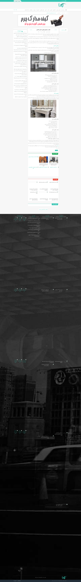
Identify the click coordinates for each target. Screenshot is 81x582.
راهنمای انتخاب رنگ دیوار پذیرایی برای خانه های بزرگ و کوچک (53, 164)
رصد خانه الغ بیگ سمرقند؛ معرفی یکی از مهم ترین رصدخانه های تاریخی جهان (21, 64)
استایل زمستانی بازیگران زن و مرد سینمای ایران (44, 189)
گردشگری (54, 10)
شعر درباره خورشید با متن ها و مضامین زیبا (22, 60)
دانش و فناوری (42, 10)
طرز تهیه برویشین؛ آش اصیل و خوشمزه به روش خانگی (20, 69)
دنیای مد (34, 10)
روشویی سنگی (56, 93)
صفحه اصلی (19, 580)
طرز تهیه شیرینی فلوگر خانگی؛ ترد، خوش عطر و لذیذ (20, 89)
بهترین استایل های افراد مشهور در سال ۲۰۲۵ (44, 199)
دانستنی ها (38, 10)
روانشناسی (31, 10)
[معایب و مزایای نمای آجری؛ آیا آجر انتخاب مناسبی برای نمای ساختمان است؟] (43, 159)
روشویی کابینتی (56, 45)
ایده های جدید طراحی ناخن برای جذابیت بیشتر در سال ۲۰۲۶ (34, 189)
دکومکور (58, 145)
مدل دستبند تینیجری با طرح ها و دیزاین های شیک (21, 58)
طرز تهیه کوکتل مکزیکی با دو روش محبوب (22, 48)
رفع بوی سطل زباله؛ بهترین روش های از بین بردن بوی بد (20, 33)
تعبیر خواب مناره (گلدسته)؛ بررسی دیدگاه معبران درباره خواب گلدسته (58, 434)
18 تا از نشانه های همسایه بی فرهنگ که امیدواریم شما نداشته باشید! (45, 437)
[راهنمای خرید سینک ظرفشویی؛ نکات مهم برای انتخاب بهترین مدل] (43, 202)
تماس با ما (63, 1)
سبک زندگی (62, 10)
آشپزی (51, 10)
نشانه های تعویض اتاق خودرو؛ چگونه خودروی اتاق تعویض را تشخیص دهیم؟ (21, 55)
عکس (46, 10)
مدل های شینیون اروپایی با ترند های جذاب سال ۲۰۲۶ (20, 83)
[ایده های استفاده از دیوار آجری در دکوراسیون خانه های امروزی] (54, 202)
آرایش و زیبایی (58, 10)
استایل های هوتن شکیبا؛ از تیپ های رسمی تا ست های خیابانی (53, 199)
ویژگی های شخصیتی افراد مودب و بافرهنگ (22, 36)
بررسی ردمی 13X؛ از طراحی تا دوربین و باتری (21, 34)
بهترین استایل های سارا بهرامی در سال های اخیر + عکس (54, 189)
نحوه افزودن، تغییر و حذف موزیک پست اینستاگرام (21, 96)
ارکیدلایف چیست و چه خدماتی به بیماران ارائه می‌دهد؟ (20, 49)
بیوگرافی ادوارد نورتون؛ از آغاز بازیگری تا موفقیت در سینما (20, 62)
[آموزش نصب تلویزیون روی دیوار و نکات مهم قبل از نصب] (33, 202)
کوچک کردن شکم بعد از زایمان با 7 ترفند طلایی (21, 57)
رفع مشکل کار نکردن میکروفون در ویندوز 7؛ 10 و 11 (21, 76)
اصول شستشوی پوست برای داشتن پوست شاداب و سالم (20, 40)
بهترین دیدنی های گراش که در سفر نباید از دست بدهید (20, 85)
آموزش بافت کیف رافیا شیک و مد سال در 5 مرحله (45, 365)
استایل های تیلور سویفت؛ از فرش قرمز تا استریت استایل (33, 199)
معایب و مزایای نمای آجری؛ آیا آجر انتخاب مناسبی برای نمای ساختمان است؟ (43, 164)
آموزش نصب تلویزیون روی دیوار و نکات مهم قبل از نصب (33, 239)
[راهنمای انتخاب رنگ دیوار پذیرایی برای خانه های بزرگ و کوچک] (53, 159)
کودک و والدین (27, 10)
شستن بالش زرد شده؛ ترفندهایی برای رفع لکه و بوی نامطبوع (45, 290)
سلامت (48, 10)
